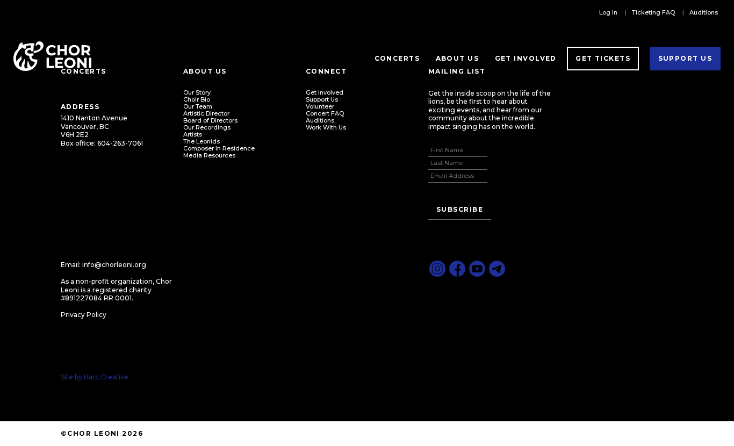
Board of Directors (210, 120)
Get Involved (526, 58)
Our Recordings (207, 127)
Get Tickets (602, 58)
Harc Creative (106, 377)
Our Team (197, 106)
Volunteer (320, 106)
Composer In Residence (219, 148)
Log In (608, 12)
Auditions (703, 12)
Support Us (685, 58)
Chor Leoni (52, 56)
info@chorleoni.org (114, 265)
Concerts (397, 58)
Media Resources (209, 155)
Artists (192, 134)
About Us (457, 58)
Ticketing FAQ (653, 12)
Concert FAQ (325, 113)
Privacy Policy (83, 315)
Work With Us (326, 127)
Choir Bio (196, 99)
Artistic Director (206, 113)
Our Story (197, 92)
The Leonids (201, 141)
